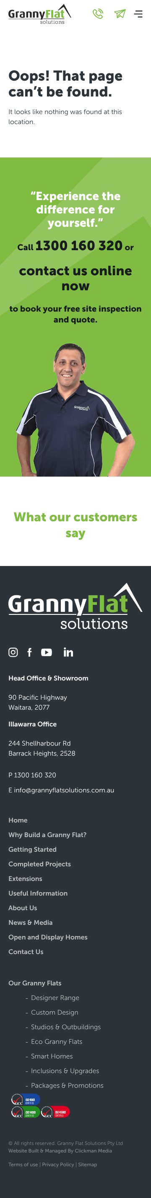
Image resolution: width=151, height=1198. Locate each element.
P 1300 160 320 (32, 775)
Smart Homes (52, 1057)
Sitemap (87, 1165)
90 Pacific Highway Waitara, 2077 (37, 703)
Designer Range (55, 998)
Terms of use (23, 1165)
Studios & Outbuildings (66, 1027)
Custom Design (54, 1013)
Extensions (25, 879)
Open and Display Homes (48, 938)
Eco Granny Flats (56, 1042)
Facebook (29, 652)
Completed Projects (39, 864)
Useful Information (38, 894)
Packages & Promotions (67, 1086)
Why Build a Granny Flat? (47, 835)
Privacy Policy (58, 1165)
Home (18, 821)
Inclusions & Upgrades (65, 1071)
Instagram (13, 652)
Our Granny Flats (35, 983)
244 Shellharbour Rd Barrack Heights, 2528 (42, 749)
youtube (46, 652)
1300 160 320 (79, 246)
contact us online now (75, 279)
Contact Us (25, 952)
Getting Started (32, 850)
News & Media (30, 923)
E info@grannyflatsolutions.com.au (61, 790)
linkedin (67, 652)
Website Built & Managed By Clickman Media (60, 1151)
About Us (22, 908)
